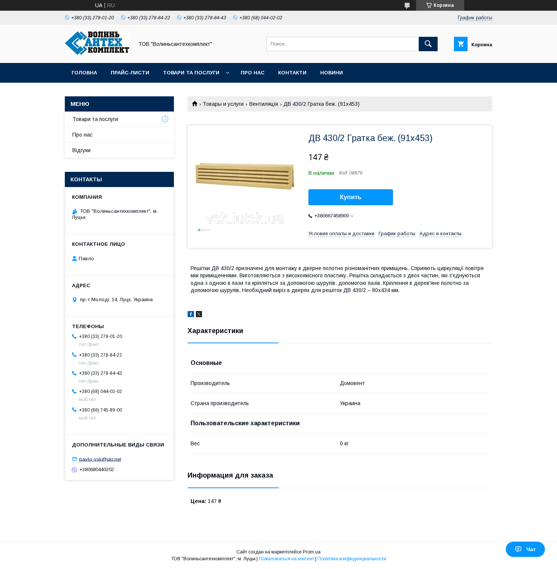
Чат (531, 549)
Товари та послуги (191, 72)
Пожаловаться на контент (286, 558)
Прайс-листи (130, 72)
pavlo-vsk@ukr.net (100, 459)
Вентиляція (263, 104)
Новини (331, 72)
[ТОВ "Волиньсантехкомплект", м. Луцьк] (97, 53)
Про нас (252, 72)
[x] (199, 315)
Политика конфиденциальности (352, 558)
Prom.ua (312, 552)
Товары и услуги (223, 104)
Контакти (292, 72)
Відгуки (81, 150)
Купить (350, 197)
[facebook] (191, 315)
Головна (84, 72)
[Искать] (428, 44)
